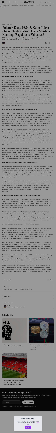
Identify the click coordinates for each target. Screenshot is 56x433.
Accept (28, 427)
